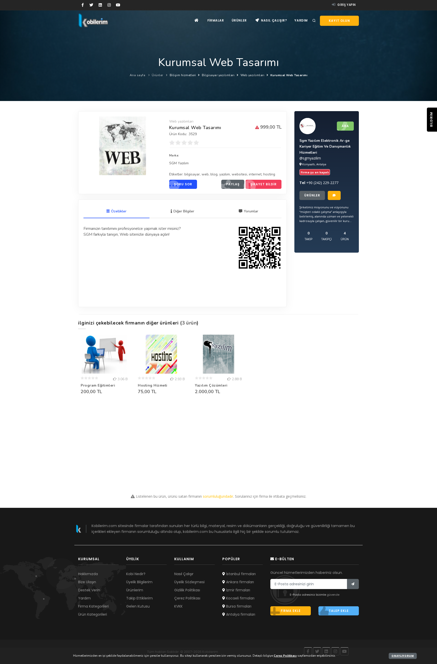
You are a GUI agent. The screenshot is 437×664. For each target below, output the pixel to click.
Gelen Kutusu (138, 606)
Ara (345, 126)
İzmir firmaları (237, 590)
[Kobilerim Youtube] (118, 5)
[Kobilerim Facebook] (82, 5)
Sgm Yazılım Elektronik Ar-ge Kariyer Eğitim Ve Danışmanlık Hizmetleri (325, 146)
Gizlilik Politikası (187, 590)
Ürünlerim (134, 590)
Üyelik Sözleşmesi (189, 582)
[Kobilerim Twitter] (91, 5)
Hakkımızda (88, 573)
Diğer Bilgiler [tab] (183, 211)
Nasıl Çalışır (183, 573)
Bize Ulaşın (87, 582)
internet (255, 174)
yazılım (224, 174)
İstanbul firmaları (240, 573)
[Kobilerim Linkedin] (100, 5)
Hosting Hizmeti (152, 385)
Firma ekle (291, 611)
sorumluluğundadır (218, 496)
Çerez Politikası (187, 598)
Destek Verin (89, 590)
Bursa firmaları (238, 606)
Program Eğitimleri (98, 385)
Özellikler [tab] (118, 211)
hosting (269, 174)
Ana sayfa (137, 75)
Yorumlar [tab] (251, 211)
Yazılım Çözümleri (211, 385)
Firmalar (215, 20)
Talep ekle (339, 611)
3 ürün (189, 323)
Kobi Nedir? (135, 573)
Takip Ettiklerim (139, 598)
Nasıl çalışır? (273, 20)
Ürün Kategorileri (92, 614)
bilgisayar (192, 174)
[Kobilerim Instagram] (109, 5)
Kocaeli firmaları (239, 598)
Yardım (301, 20)
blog (213, 174)
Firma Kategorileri (93, 606)
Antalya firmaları (240, 614)
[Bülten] (353, 584)
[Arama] (314, 20)
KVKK (178, 606)
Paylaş (232, 184)
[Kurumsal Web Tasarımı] (122, 145)
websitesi (239, 174)
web (205, 174)
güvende (333, 595)
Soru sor (183, 184)
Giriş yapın (346, 5)
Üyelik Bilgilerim (139, 582)
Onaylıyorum (402, 656)
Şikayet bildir (263, 184)
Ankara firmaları (239, 582)
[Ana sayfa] (196, 20)
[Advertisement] (218, 443)
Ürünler (239, 20)
